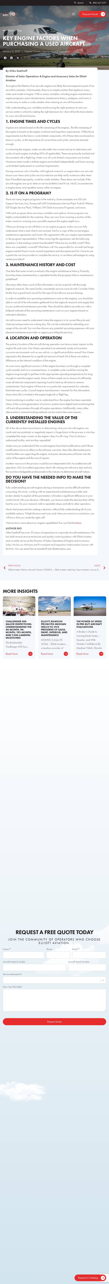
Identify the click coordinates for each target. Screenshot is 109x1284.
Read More (12, 653)
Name (7, 949)
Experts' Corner (33, 51)
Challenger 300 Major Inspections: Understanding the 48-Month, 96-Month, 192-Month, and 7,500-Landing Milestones (19, 629)
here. (79, 522)
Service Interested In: (12, 974)
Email (75, 949)
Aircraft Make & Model (14, 961)
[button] (73, 14)
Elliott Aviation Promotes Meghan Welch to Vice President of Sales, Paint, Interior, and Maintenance (54, 628)
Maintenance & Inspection (55, 51)
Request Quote (54, 1021)
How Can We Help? (12, 986)
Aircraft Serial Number (79, 961)
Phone (49, 949)
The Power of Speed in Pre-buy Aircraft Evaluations (89, 624)
